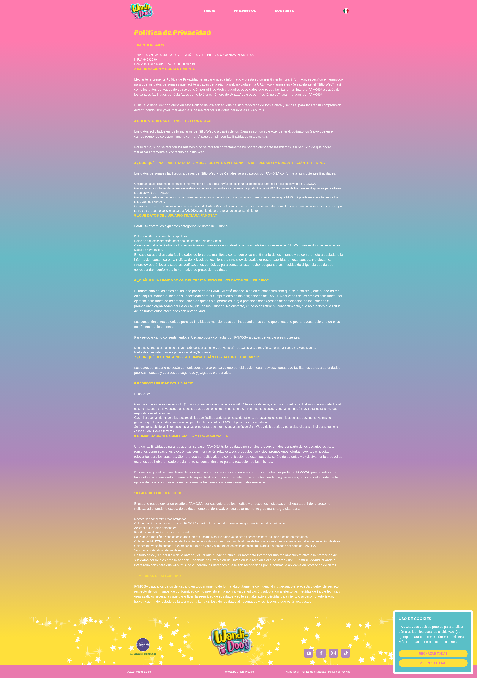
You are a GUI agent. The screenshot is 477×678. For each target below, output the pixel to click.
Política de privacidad (313, 671)
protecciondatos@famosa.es (193, 352)
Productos (245, 11)
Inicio (209, 11)
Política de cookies (339, 671)
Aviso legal (292, 671)
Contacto (285, 11)
